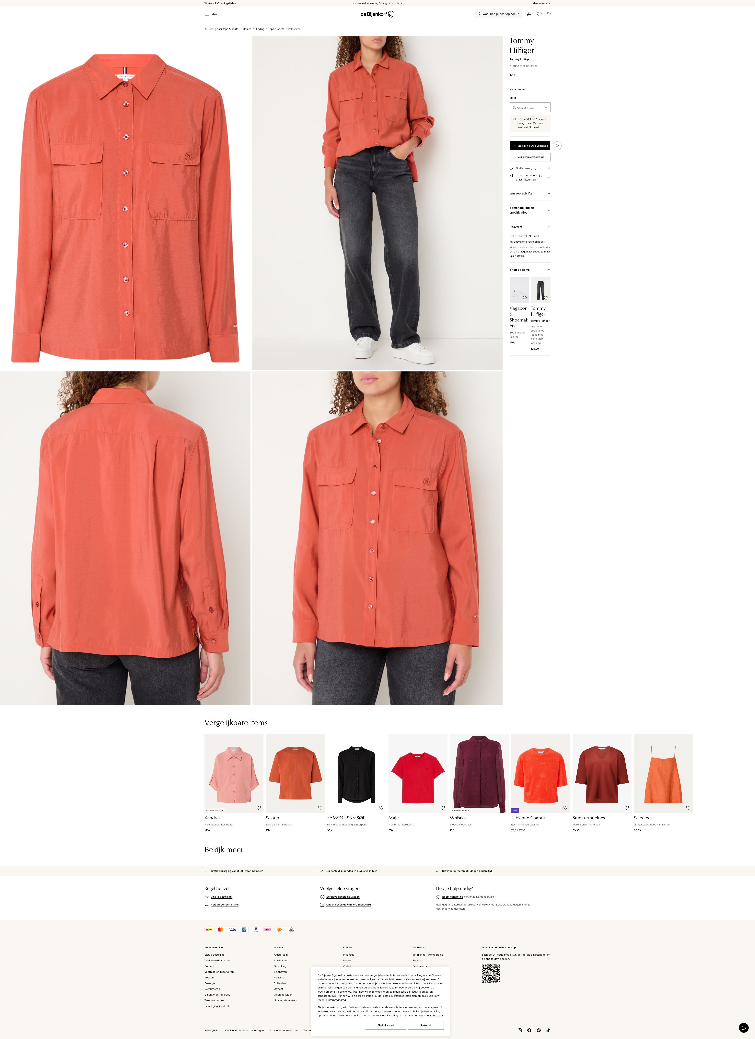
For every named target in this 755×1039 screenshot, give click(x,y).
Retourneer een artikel (224, 904)
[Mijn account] (529, 14)
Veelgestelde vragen (217, 960)
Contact (209, 966)
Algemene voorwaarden (283, 1030)
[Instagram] (519, 1030)
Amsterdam (281, 954)
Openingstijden (283, 994)
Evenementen (420, 966)
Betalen (209, 977)
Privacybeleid (212, 1030)
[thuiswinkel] (291, 931)
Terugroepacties (214, 1000)
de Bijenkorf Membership (427, 954)
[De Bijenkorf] (377, 14)
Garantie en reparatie (217, 994)
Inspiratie (348, 954)
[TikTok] (548, 1030)
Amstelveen (281, 960)
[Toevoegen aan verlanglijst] (557, 145)
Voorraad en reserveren (219, 971)
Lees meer (436, 1015)
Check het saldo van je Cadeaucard (348, 904)
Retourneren (212, 988)
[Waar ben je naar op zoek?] (479, 14)
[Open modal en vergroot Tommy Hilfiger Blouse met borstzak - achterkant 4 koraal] (125, 538)
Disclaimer (308, 1030)
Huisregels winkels (285, 1000)
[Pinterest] (538, 1030)
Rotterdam (280, 983)
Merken (348, 960)
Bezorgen (210, 983)
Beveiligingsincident (216, 1006)
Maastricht (280, 977)
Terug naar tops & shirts (223, 28)
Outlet (347, 966)
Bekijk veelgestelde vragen (343, 897)
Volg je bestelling (221, 897)
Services (417, 960)
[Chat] (744, 1028)
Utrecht (278, 988)
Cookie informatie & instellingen (244, 1030)
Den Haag (280, 966)
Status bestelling (214, 954)
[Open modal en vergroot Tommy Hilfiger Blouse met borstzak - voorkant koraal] (125, 203)
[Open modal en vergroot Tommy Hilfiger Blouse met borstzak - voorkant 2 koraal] (377, 203)
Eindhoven (280, 971)
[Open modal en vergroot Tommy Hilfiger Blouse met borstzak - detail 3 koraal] (377, 538)
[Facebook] (529, 1030)
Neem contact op (452, 897)
